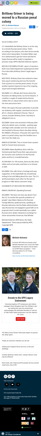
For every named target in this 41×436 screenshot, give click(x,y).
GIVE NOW (20, 319)
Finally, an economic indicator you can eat (15, 341)
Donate (35, 3)
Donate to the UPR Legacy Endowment (20, 299)
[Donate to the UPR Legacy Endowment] (20, 280)
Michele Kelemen (13, 25)
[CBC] (23, 418)
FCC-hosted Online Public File (12, 393)
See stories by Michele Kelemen (23, 256)
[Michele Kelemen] (6, 240)
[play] (3, 434)
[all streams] (38, 433)
